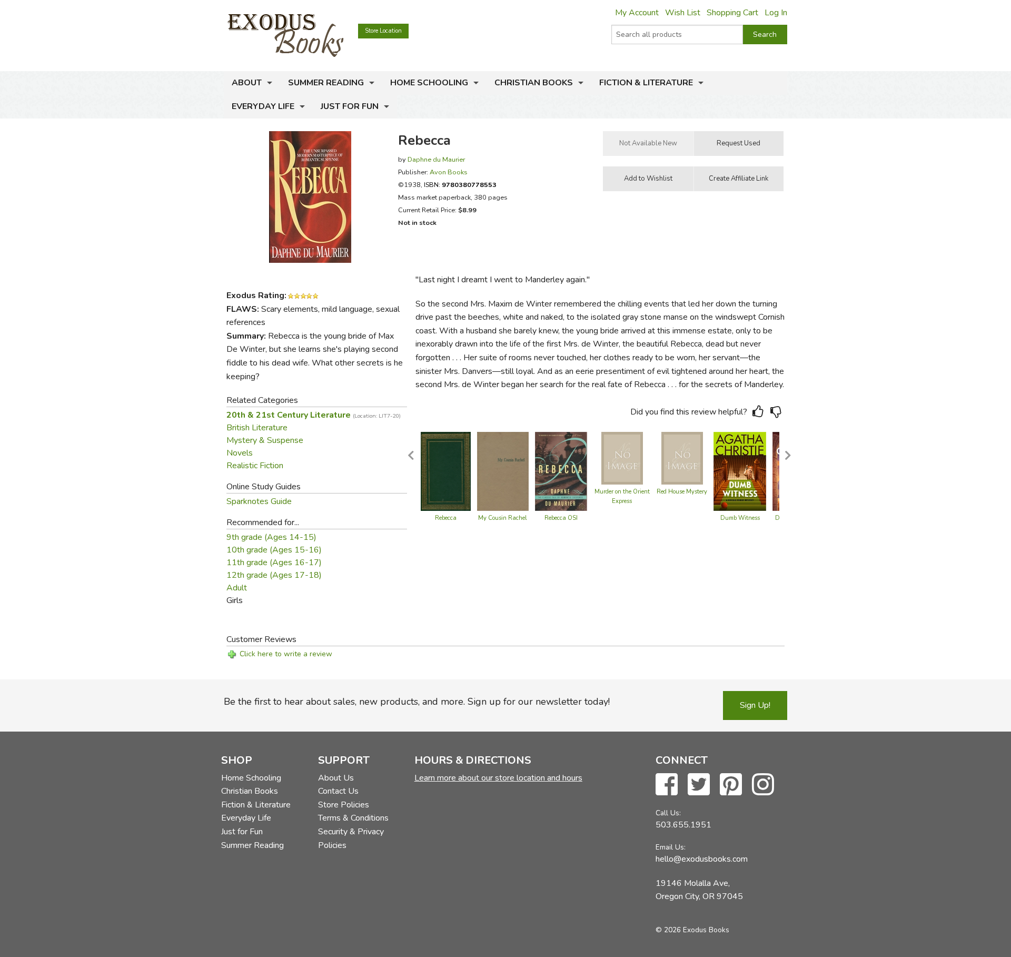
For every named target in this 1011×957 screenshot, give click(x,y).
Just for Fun (350, 106)
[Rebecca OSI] (561, 471)
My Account (637, 12)
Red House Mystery (682, 492)
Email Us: (671, 847)
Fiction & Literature (646, 82)
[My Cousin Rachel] (503, 471)
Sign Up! (755, 705)
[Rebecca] (446, 471)
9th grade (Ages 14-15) (271, 537)
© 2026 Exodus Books (692, 930)
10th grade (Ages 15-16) (274, 550)
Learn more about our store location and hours (498, 778)
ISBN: (460, 184)
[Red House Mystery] (682, 457)
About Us (336, 778)
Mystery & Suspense (264, 440)
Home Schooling (429, 82)
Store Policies (343, 805)
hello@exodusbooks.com (702, 859)
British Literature (257, 427)
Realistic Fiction (254, 465)
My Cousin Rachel (502, 518)
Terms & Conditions (353, 818)
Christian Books (533, 82)
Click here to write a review (286, 654)
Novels (239, 453)
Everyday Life (263, 106)
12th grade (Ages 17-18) (274, 575)
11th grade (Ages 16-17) (274, 562)
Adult (236, 588)
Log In (776, 12)
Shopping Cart (732, 12)
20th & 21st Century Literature (313, 415)
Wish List (682, 12)
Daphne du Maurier (436, 159)
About (247, 82)
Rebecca (446, 518)
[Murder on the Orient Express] (622, 457)
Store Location (383, 31)
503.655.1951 (683, 825)
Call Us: (668, 813)
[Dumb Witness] (739, 471)
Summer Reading (326, 82)
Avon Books (449, 171)
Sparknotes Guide (259, 501)
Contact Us (338, 791)
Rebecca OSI (561, 518)
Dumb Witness (740, 518)
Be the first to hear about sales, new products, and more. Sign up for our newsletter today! (417, 701)
